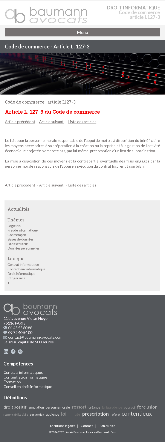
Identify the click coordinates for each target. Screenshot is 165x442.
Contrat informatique (23, 264)
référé (115, 414)
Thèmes (16, 220)
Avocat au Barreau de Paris (101, 432)
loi (64, 413)
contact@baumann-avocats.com (35, 337)
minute (74, 414)
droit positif (15, 406)
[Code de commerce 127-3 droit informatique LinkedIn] (6, 352)
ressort (79, 407)
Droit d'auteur (18, 244)
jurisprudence (112, 407)
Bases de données (21, 239)
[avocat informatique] (82, 93)
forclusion (147, 407)
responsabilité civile (15, 414)
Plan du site (106, 426)
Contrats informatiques (23, 372)
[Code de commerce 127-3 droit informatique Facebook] (13, 352)
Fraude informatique (23, 230)
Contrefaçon (17, 235)
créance (94, 407)
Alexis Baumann (75, 432)
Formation (12, 381)
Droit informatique (21, 273)
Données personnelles (24, 248)
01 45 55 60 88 (20, 327)
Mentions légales (62, 426)
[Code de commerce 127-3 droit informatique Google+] (20, 352)
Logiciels (14, 226)
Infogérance (16, 278)
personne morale (58, 407)
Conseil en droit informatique (27, 386)
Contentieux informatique (26, 269)
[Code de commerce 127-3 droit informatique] (46, 12)
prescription (95, 414)
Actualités (18, 209)
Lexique (16, 258)
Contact (87, 426)
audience (52, 414)
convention (37, 414)
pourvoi (129, 407)
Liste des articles (82, 121)
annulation (36, 407)
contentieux (137, 413)
